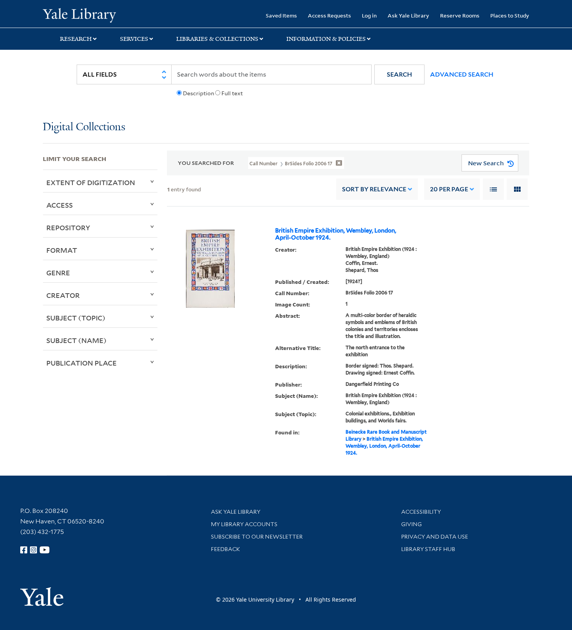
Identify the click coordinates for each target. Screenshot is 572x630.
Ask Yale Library (408, 15)
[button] (399, 74)
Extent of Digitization (90, 182)
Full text (232, 93)
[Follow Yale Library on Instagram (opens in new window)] (33, 549)
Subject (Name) (76, 340)
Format (61, 250)
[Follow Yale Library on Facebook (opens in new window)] (23, 549)
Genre (58, 272)
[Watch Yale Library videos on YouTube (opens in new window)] (45, 549)
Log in (369, 15)
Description (198, 93)
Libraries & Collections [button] (217, 39)
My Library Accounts (244, 524)
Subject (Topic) (75, 317)
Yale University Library (79, 14)
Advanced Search (461, 74)
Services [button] (134, 39)
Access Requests (329, 15)
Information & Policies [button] (326, 39)
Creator (63, 295)
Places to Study (509, 15)
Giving (411, 524)
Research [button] (76, 39)
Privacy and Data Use (434, 537)
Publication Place (81, 363)
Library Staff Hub (428, 549)
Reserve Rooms (459, 15)
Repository (68, 227)
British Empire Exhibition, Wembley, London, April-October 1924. (335, 234)
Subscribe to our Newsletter (257, 537)
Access (59, 205)
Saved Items (281, 15)
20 (449, 189)
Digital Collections (84, 127)
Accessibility (421, 512)
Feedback (225, 549)
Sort (374, 189)
